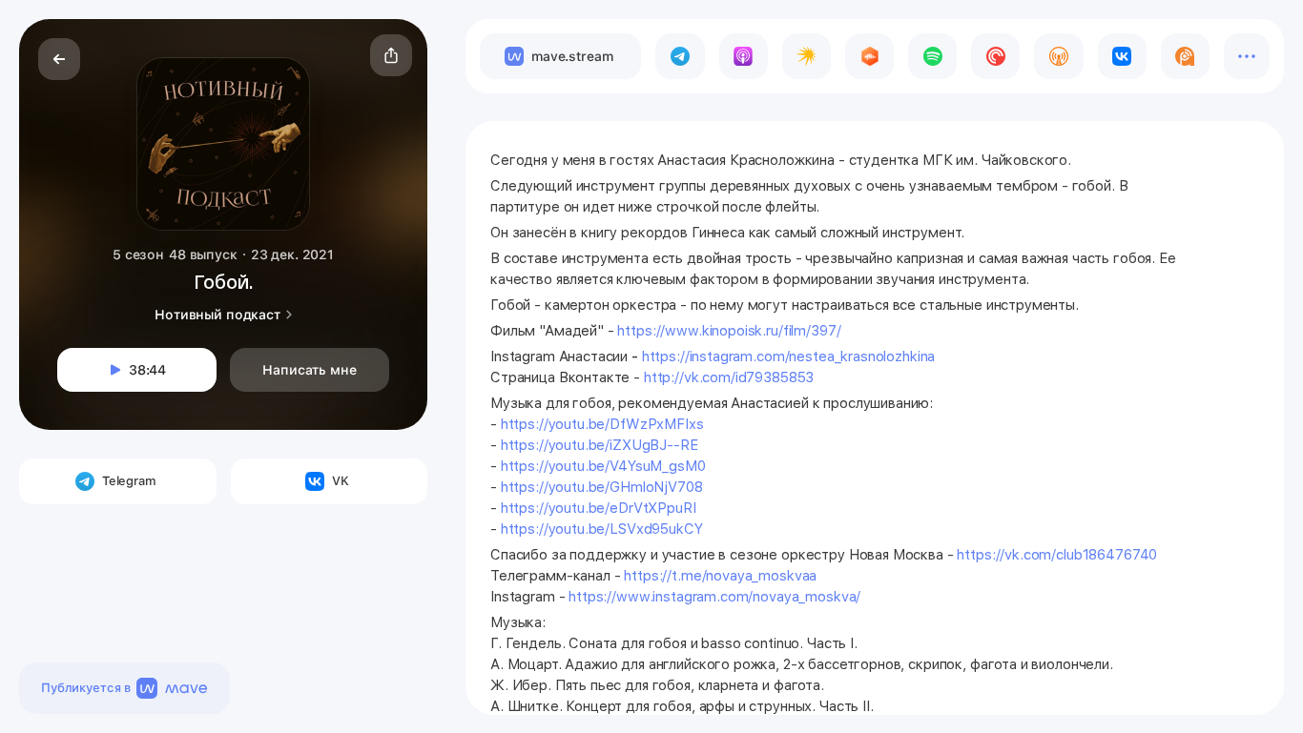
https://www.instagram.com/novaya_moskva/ (714, 596)
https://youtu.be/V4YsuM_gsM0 (603, 466)
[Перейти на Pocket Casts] (995, 56)
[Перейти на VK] (1122, 56)
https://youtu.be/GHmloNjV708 (602, 487)
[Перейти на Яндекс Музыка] (806, 56)
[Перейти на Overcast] (1058, 56)
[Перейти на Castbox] (869, 56)
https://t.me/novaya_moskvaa (720, 575)
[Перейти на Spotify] (932, 56)
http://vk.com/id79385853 (729, 377)
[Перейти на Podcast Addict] (1185, 56)
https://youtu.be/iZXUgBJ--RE (599, 445)
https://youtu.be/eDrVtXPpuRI (598, 508)
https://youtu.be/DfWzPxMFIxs (602, 424)
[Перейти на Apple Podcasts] (743, 56)
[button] (391, 55)
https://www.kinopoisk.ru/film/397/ (728, 330)
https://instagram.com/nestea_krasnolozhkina (789, 356)
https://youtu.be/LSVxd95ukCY (602, 529)
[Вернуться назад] (59, 59)
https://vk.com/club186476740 (1057, 554)
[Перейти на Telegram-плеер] (679, 56)
